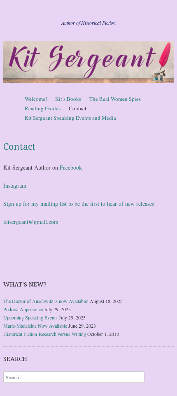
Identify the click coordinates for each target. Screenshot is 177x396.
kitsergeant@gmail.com (30, 222)
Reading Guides (43, 108)
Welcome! (36, 98)
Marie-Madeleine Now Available (35, 325)
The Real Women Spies (115, 98)
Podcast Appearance (23, 309)
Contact (77, 108)
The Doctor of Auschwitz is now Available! (45, 301)
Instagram (14, 185)
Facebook (71, 167)
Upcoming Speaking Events (30, 317)
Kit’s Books (68, 98)
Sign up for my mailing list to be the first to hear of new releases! (79, 203)
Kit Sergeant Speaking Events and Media (70, 117)
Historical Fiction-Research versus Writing (44, 334)
